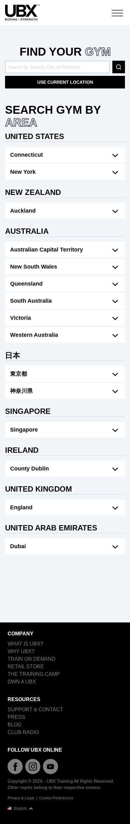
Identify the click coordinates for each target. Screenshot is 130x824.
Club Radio (23, 732)
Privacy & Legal (21, 798)
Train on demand (32, 659)
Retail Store (26, 666)
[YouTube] (50, 766)
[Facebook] (15, 766)
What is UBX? (25, 643)
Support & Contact (35, 709)
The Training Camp (34, 674)
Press (16, 717)
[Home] (22, 13)
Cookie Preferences (56, 798)
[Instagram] (32, 766)
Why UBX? (21, 651)
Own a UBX (22, 681)
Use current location (65, 82)
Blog (14, 724)
